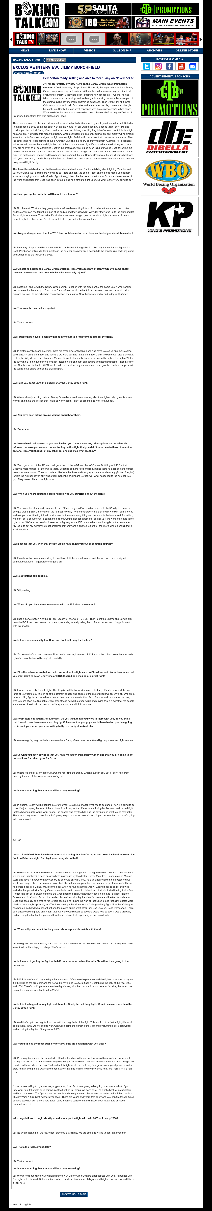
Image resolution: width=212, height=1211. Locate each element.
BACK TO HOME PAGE (73, 1194)
